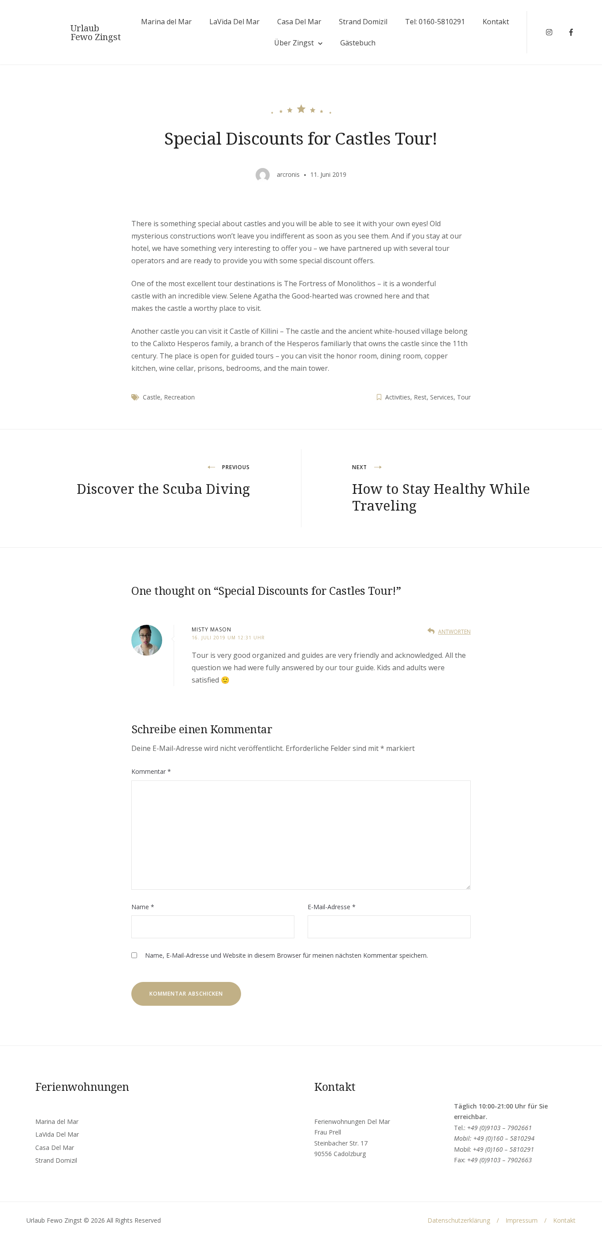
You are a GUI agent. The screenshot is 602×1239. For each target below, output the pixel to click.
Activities (397, 397)
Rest (420, 397)
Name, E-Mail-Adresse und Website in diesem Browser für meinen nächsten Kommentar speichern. (286, 955)
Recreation (179, 397)
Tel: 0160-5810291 (435, 21)
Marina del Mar (166, 21)
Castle (151, 397)
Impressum (521, 1220)
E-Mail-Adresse (332, 907)
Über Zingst (294, 43)
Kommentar (151, 771)
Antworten (454, 631)
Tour (464, 397)
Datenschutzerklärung (458, 1220)
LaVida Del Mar (234, 21)
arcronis (288, 174)
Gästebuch (357, 43)
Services (441, 397)
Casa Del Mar (299, 21)
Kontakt (496, 21)
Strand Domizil (363, 21)
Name (142, 907)
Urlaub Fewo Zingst (96, 32)
